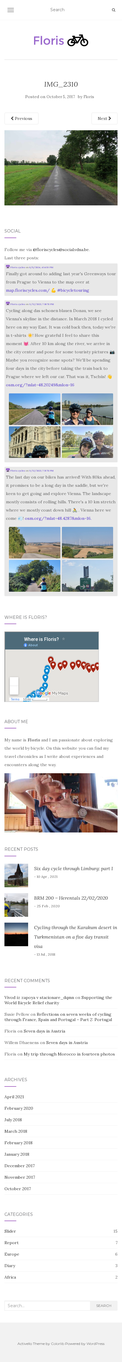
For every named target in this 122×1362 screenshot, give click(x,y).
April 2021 (14, 1096)
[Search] (114, 10)
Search (103, 1305)
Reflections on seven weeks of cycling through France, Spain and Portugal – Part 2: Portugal (58, 1017)
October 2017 (17, 1188)
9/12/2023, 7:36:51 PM (41, 304)
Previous (23, 118)
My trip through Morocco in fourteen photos (69, 1054)
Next (103, 118)
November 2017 (19, 1177)
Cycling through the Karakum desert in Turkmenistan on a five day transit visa (75, 936)
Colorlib (57, 1343)
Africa (10, 1277)
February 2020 (18, 1108)
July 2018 (13, 1119)
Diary (9, 1265)
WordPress (95, 1343)
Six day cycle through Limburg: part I (73, 868)
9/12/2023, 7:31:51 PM (41, 470)
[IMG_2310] (61, 167)
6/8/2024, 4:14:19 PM (41, 267)
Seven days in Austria (44, 1031)
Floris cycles (17, 267)
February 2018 (18, 1142)
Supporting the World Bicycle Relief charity (58, 1000)
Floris (89, 96)
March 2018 (15, 1131)
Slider (10, 1231)
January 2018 (16, 1154)
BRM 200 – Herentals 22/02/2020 (71, 898)
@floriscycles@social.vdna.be (61, 249)
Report (11, 1242)
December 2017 (19, 1165)
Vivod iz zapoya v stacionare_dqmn (39, 997)
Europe (11, 1254)
